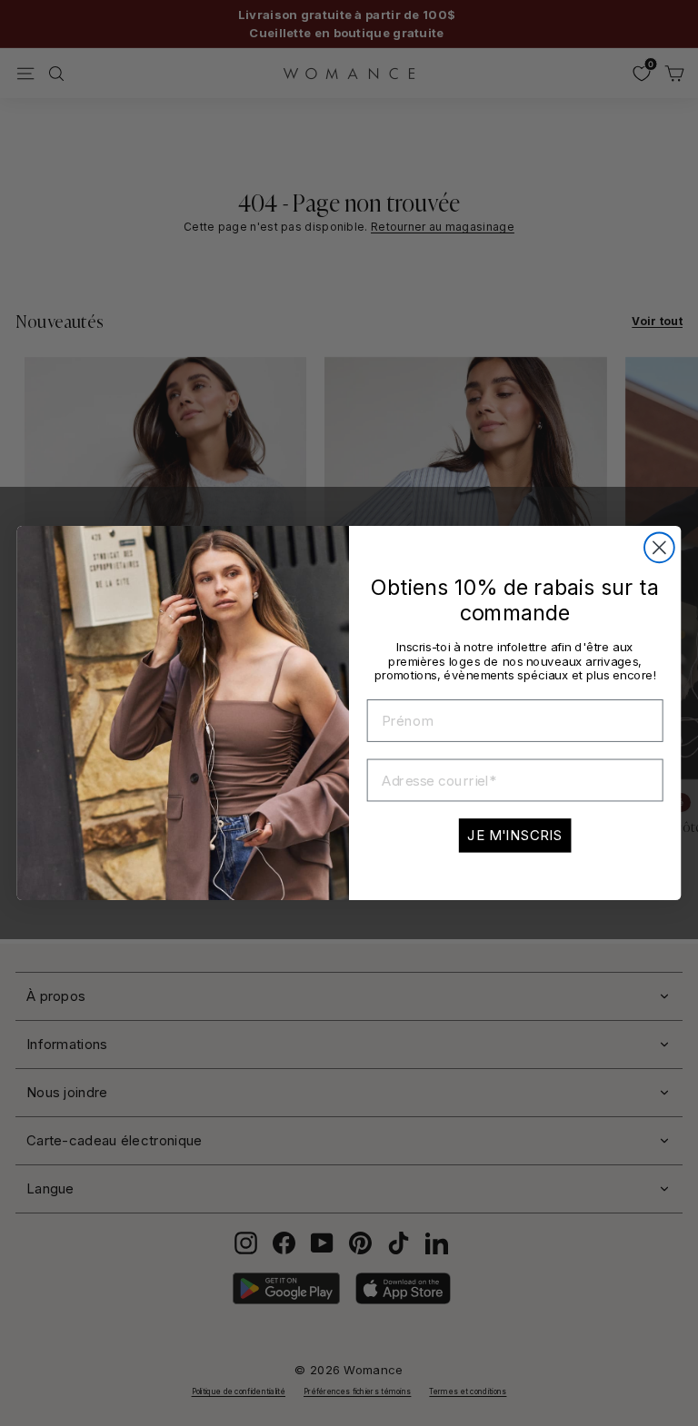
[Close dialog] (659, 547)
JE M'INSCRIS (515, 835)
